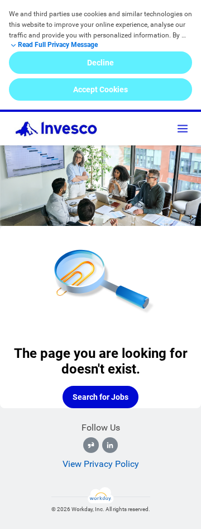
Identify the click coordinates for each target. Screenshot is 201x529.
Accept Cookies (100, 89)
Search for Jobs (100, 397)
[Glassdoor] (91, 445)
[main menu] (182, 128)
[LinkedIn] (110, 445)
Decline (100, 62)
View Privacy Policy (101, 464)
